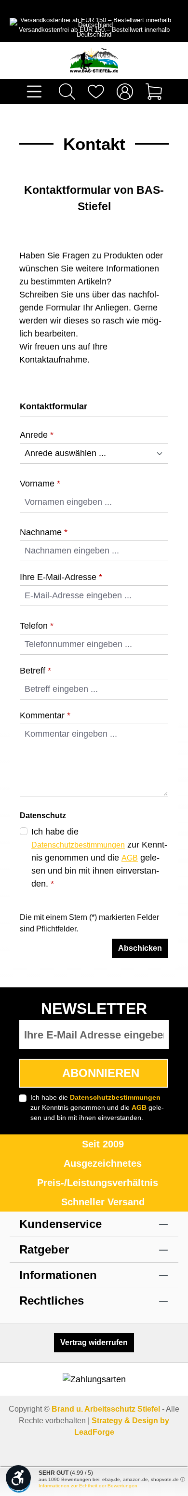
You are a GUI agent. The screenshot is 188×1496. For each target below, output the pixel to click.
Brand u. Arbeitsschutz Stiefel (106, 1409)
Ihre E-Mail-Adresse (61, 577)
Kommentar (45, 715)
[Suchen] (67, 91)
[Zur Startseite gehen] (94, 60)
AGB (129, 858)
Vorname (40, 483)
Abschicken (140, 948)
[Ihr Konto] (124, 91)
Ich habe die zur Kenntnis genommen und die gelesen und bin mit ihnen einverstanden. (99, 858)
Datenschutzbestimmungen (78, 845)
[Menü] (34, 91)
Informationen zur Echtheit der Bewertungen (88, 1485)
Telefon (37, 626)
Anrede (37, 435)
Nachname (43, 532)
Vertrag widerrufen (94, 1342)
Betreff (35, 670)
